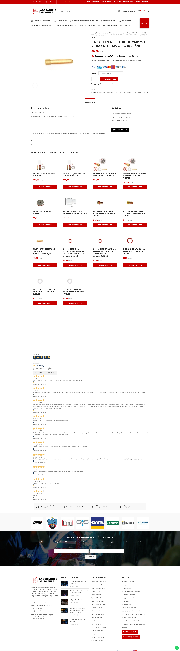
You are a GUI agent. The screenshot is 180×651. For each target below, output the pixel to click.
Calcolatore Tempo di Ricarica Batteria (133, 624)
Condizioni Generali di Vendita (131, 591)
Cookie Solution (126, 588)
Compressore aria (96, 634)
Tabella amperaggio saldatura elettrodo (134, 614)
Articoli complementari (98, 617)
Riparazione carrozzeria (98, 604)
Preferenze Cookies (128, 581)
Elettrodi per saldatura (98, 588)
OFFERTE (144, 23)
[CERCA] (119, 11)
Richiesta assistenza (130, 637)
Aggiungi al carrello (109, 79)
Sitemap (124, 627)
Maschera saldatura (97, 611)
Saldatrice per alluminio (98, 601)
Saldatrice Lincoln (96, 585)
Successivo (51, 372)
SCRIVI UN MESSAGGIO (120, 130)
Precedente (39, 372)
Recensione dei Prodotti (129, 608)
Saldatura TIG (95, 591)
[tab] (90, 101)
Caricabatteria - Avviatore (99, 627)
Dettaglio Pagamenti (128, 598)
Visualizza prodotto (45, 187)
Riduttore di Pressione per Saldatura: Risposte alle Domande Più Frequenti (77, 610)
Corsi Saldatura (126, 604)
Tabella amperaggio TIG (129, 617)
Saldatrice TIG (106, 33)
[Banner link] (37, 523)
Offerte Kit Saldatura (97, 640)
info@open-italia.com (49, 2)
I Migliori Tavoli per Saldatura (78, 600)
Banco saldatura (96, 624)
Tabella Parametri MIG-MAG (130, 621)
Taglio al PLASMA (96, 598)
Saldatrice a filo (96, 594)
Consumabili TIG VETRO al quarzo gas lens (112, 92)
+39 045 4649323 (37, 2)
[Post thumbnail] (64, 584)
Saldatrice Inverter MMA (98, 581)
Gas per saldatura (96, 608)
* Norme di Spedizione (128, 594)
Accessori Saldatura (97, 614)
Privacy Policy (126, 585)
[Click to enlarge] (35, 85)
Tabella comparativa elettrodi (131, 611)
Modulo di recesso (129, 631)
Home (93, 33)
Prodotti (98, 33)
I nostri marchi (95, 621)
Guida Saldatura (126, 601)
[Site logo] (44, 11)
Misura (93, 73)
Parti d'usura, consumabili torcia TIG (123, 33)
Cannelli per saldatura (98, 637)
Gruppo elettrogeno (97, 630)
